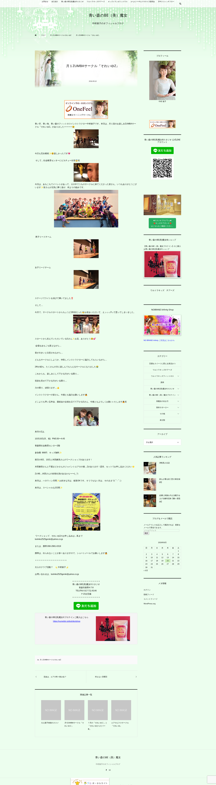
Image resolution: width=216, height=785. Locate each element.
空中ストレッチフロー (166, 2)
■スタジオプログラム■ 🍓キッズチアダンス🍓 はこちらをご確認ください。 (162, 223)
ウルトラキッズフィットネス (162, 376)
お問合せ (45, 2)
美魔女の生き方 (162, 401)
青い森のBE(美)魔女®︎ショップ (157, 249)
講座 (162, 382)
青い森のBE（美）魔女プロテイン (162, 395)
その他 (162, 414)
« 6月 (146, 570)
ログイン (147, 590)
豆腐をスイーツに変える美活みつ (162, 364)
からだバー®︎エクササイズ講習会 (143, 2)
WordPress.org (150, 604)
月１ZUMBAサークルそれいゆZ (50, 660)
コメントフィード (151, 599)
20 (168, 561)
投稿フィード (149, 594)
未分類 (162, 420)
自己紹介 (55, 2)
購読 (146, 533)
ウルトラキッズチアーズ (96, 2)
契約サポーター (162, 407)
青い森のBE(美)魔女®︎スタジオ (72, 2)
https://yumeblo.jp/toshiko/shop (66, 621)
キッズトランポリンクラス (118, 2)
